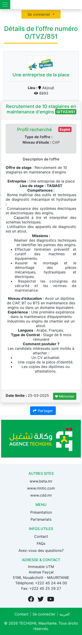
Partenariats (41, 519)
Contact (41, 536)
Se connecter (39, 14)
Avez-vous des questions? (41, 550)
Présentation (41, 512)
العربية (64, 614)
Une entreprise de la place (41, 75)
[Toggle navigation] (5, 4)
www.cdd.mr (41, 495)
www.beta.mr (41, 481)
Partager (45, 410)
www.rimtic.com (41, 488)
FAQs (41, 543)
